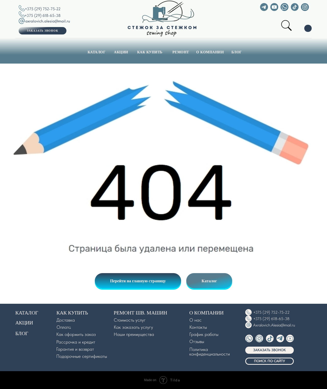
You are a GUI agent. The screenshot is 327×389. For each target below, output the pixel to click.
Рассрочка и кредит (75, 342)
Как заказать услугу (133, 327)
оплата (63, 327)
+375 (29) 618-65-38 (43, 15)
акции (24, 322)
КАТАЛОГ (97, 52)
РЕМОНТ (180, 52)
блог (21, 333)
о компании (206, 312)
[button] (42, 30)
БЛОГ (236, 52)
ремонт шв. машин (140, 312)
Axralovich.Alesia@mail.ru (274, 325)
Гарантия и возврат (75, 349)
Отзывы (196, 341)
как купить (72, 312)
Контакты (198, 327)
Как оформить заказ (76, 334)
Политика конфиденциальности (209, 352)
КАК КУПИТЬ (149, 52)
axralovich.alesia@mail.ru (47, 21)
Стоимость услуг (130, 320)
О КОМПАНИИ (210, 52)
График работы (203, 334)
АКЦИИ (121, 52)
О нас (195, 320)
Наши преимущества (134, 334)
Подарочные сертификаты (81, 356)
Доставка (65, 320)
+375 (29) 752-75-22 (43, 9)
